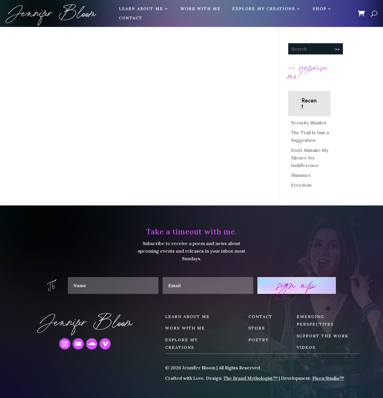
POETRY (258, 339)
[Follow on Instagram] (64, 343)
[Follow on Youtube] (78, 343)
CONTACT (130, 18)
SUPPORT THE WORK (323, 335)
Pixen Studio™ (328, 378)
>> (337, 49)
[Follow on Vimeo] (105, 343)
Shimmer (301, 175)
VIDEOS (306, 347)
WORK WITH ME (201, 8)
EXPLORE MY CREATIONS (263, 8)
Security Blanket (309, 122)
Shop (319, 8)
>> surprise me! (307, 71)
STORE (256, 328)
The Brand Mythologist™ (250, 378)
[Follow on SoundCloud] (91, 343)
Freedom (301, 185)
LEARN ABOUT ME (141, 8)
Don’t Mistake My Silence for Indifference (310, 157)
